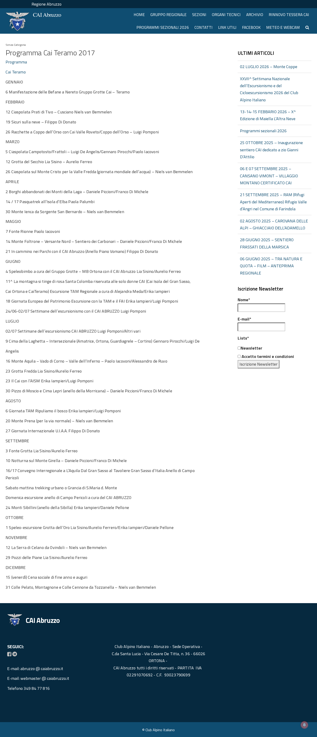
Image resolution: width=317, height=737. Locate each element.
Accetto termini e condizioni (267, 356)
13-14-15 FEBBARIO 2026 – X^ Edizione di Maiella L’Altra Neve (268, 115)
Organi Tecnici (226, 15)
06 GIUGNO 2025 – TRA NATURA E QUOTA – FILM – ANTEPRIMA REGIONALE (271, 266)
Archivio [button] (254, 15)
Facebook (251, 27)
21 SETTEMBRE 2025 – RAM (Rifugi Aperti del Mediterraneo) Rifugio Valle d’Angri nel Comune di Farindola (273, 202)
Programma (16, 62)
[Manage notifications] (304, 725)
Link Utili (227, 27)
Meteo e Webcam (283, 27)
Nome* (244, 300)
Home (139, 15)
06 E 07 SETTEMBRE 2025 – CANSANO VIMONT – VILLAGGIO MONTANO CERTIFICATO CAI (269, 175)
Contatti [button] (203, 27)
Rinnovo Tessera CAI (289, 15)
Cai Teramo (16, 72)
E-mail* (244, 319)
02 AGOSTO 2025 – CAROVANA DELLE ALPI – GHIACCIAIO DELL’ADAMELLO (274, 224)
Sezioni (199, 15)
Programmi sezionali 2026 (162, 27)
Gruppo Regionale (168, 15)
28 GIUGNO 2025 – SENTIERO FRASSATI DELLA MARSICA (267, 243)
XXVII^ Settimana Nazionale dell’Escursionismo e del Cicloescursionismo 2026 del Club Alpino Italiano (269, 89)
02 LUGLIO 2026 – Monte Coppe (268, 66)
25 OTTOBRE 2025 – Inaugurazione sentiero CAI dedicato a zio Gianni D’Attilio (271, 149)
